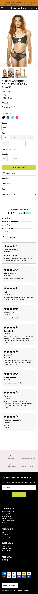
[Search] (6, 8)
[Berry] (17, 118)
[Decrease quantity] (4, 158)
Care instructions (8, 194)
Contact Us (5, 523)
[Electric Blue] (4, 118)
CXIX (6, 103)
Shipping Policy (6, 514)
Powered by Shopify (23, 591)
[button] (19, 218)
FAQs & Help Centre (8, 521)
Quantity (5, 154)
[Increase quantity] (15, 158)
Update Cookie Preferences (10, 551)
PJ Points (5, 535)
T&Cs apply (14, 4)
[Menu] (2, 8)
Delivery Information (8, 511)
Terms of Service (7, 549)
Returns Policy (6, 516)
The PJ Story (6, 537)
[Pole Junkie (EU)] (19, 8)
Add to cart (19, 167)
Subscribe (19, 495)
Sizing (4, 189)
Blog (3, 532)
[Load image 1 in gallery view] (19, 39)
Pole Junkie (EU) (11, 591)
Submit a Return (7, 518)
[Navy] (8, 118)
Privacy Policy (6, 546)
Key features (6, 184)
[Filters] (4, 237)
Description (6, 178)
